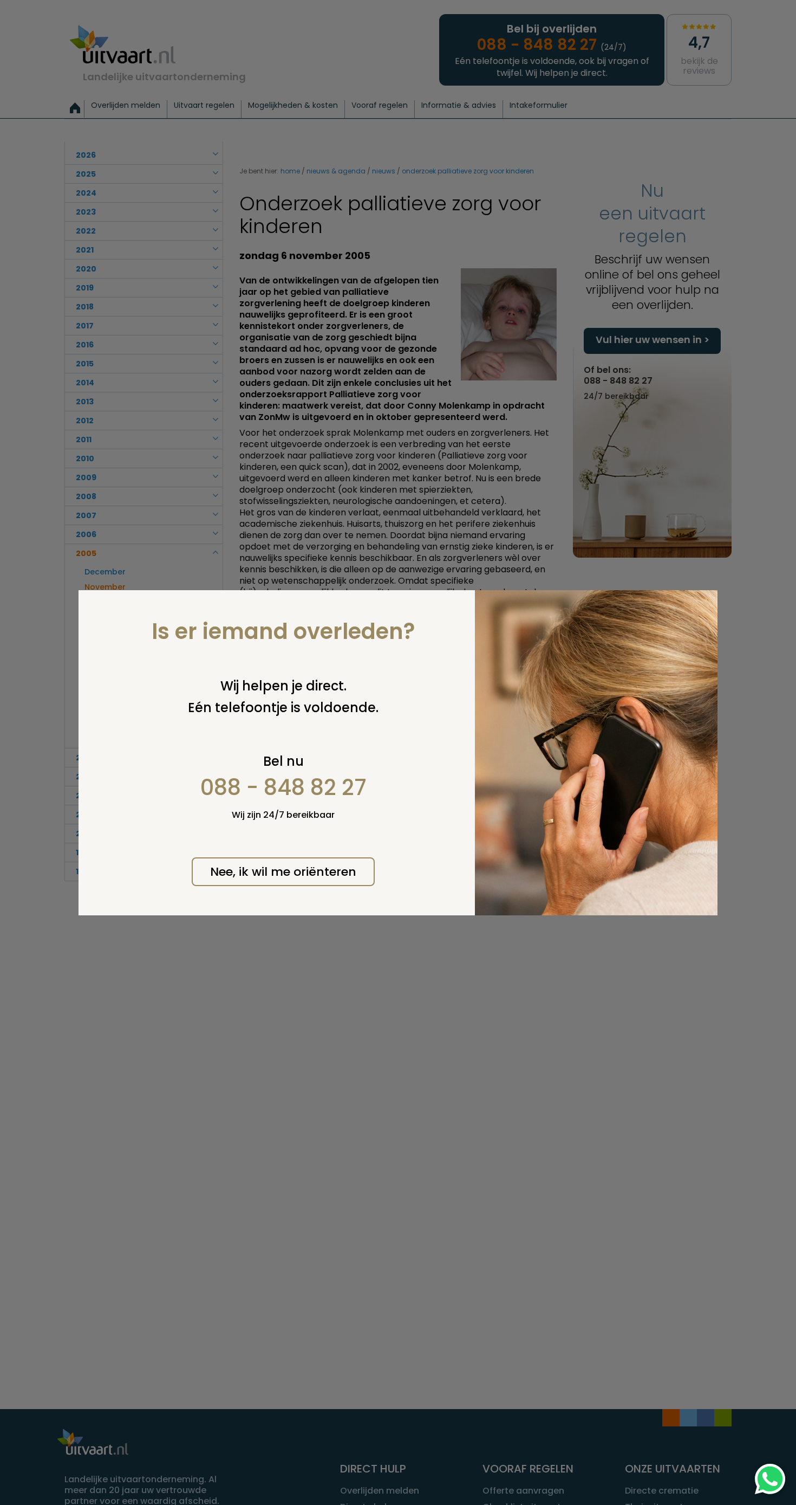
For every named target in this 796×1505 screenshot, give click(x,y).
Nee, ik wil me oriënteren (283, 871)
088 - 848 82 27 (283, 787)
